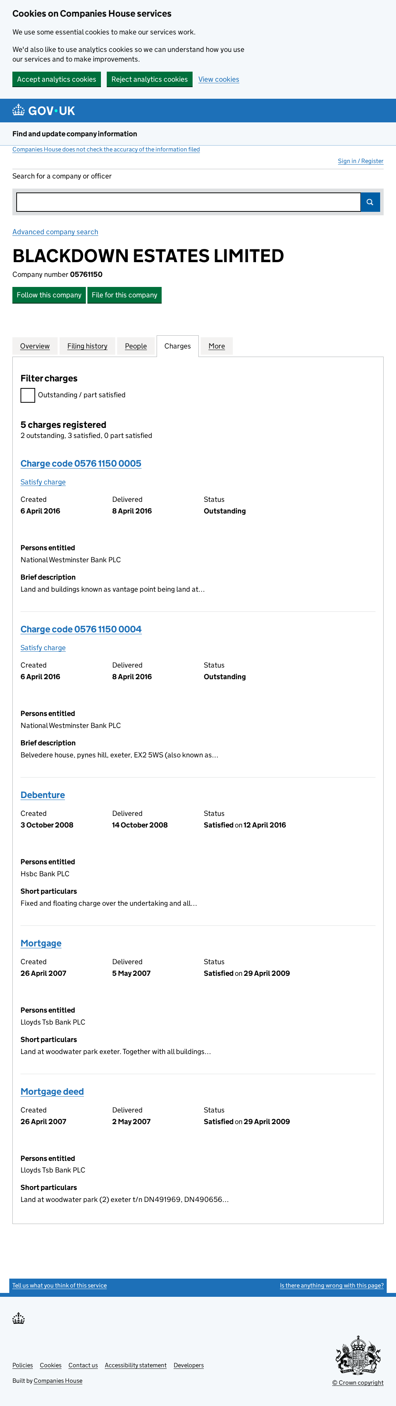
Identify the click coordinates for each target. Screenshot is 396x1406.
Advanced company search (55, 231)
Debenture (42, 794)
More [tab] (216, 346)
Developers (189, 1365)
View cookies (218, 79)
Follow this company (49, 294)
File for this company (124, 294)
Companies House (58, 1380)
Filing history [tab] (87, 346)
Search (370, 202)
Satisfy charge (43, 481)
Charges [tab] (177, 346)
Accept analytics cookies (56, 79)
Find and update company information (74, 133)
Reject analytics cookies (149, 79)
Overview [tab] (35, 346)
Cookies (50, 1365)
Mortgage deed (52, 1091)
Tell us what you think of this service (59, 1285)
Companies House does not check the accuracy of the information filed (106, 149)
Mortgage (40, 943)
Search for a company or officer (62, 176)
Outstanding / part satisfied (82, 394)
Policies (22, 1365)
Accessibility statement (136, 1365)
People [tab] (136, 346)
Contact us (83, 1365)
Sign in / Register (361, 161)
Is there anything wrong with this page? (332, 1285)
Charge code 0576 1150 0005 (81, 463)
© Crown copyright (358, 1382)
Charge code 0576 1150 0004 (81, 629)
